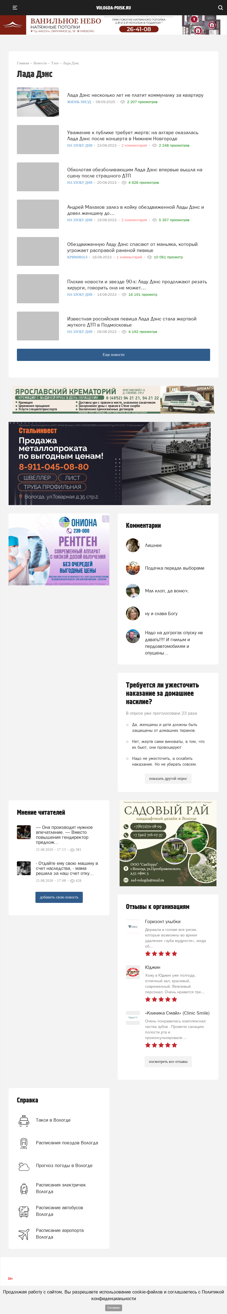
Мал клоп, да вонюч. (167, 591)
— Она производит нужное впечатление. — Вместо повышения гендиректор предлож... (64, 835)
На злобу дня (80, 145)
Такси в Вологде (53, 1120)
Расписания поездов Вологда (67, 1142)
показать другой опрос (168, 778)
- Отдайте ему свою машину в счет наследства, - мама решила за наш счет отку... (67, 868)
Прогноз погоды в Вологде (64, 1165)
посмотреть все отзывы (168, 1062)
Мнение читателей (41, 813)
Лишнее (153, 545)
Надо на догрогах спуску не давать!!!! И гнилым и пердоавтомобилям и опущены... (174, 643)
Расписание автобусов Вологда (59, 1211)
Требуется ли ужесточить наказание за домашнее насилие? (162, 693)
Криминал (77, 257)
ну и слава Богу (161, 613)
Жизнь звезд (79, 102)
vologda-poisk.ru (113, 8)
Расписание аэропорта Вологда (60, 1234)
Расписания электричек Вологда (61, 1188)
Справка (27, 1100)
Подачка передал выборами (174, 568)
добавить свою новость (59, 897)
